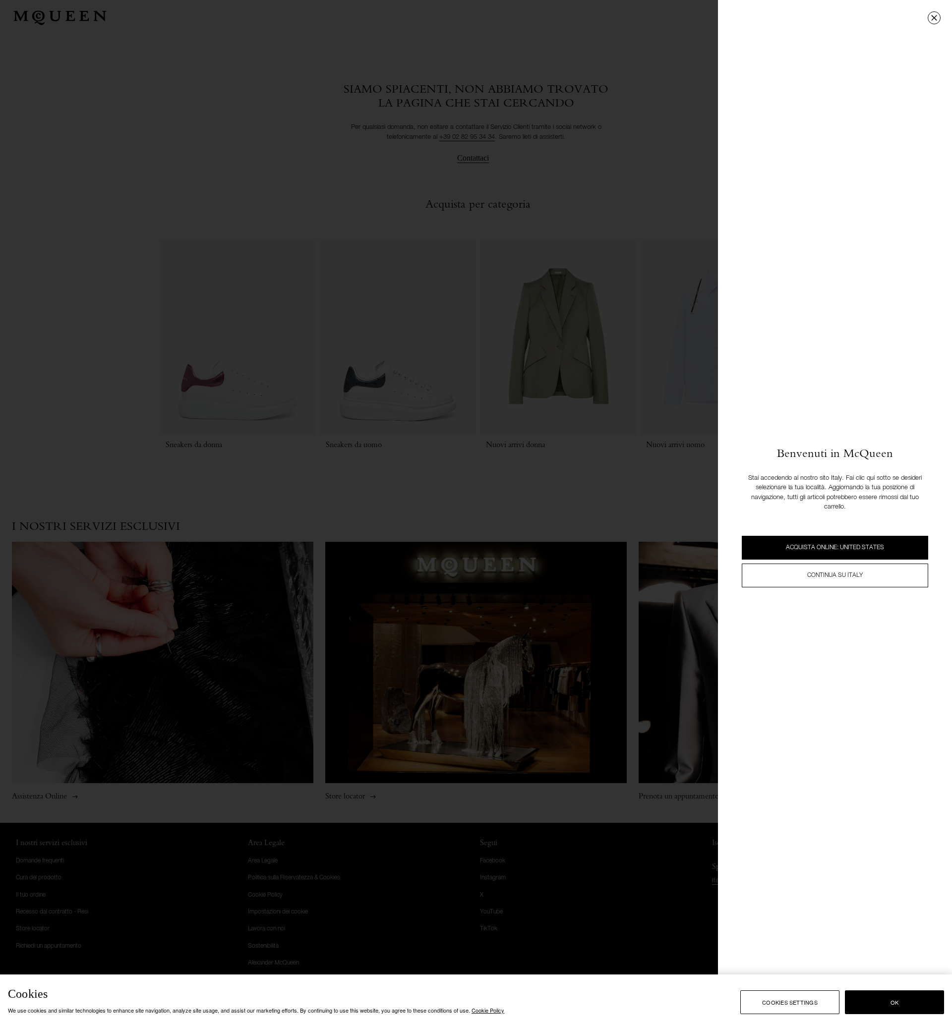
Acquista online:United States (835, 548)
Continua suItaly (835, 575)
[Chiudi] (934, 18)
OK (894, 1002)
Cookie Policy (488, 1010)
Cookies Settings (790, 1002)
